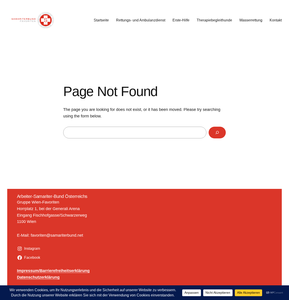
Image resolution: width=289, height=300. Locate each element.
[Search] (217, 132)
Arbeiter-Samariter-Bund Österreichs (52, 196)
